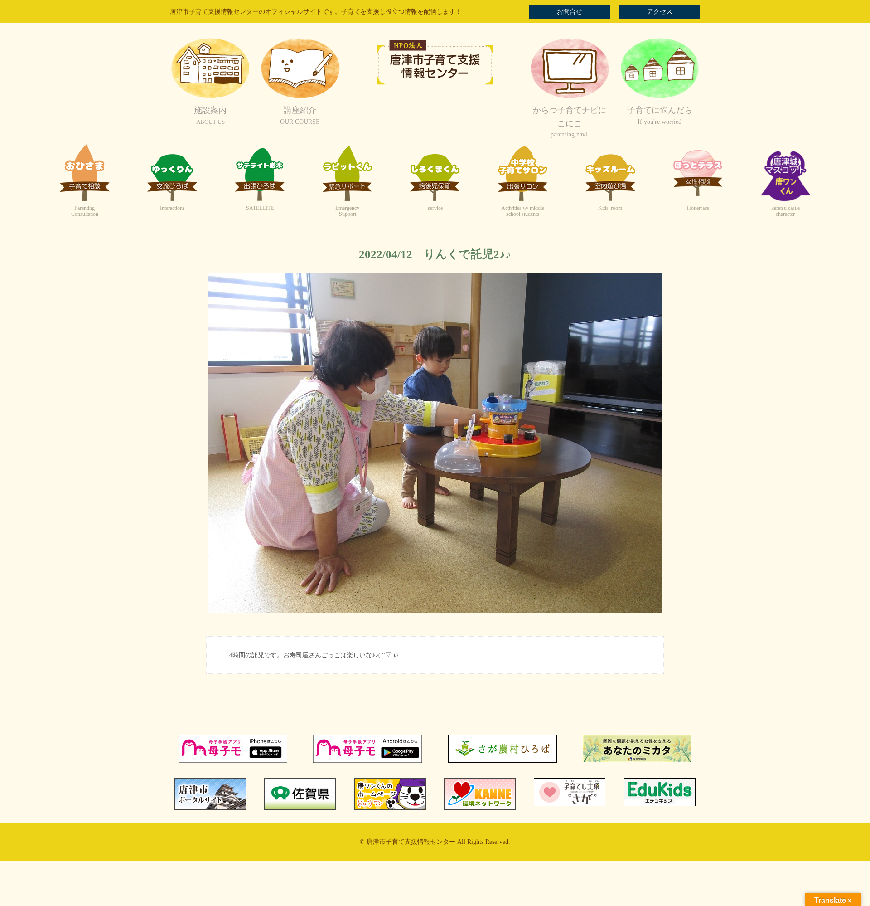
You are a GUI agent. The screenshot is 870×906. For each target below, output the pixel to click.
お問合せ (569, 11)
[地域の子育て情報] (659, 97)
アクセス (659, 11)
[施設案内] (210, 97)
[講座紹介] (300, 97)
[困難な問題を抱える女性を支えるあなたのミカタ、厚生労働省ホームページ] (637, 760)
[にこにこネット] (569, 97)
